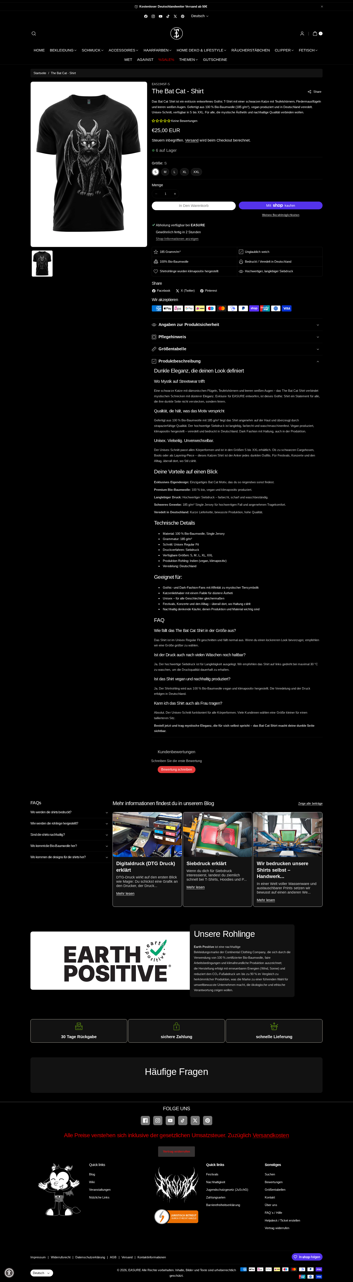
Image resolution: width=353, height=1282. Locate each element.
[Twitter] (195, 1120)
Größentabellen (275, 1189)
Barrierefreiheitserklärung (223, 1205)
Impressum (38, 1257)
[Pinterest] (207, 1120)
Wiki (92, 1182)
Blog (92, 1174)
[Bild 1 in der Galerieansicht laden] (42, 263)
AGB (113, 1257)
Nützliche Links (99, 1197)
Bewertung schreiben (176, 769)
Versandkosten (271, 1135)
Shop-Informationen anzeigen (177, 238)
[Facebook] (145, 1120)
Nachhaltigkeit (215, 1182)
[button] (33, 33)
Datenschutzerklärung (90, 1257)
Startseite (40, 73)
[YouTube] (170, 1120)
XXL (196, 172)
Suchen (270, 1174)
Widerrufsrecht (61, 1257)
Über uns (271, 1205)
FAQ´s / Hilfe (273, 1212)
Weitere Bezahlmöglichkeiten (280, 214)
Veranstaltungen (100, 1189)
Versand (192, 140)
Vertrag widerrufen (176, 1151)
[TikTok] (182, 1120)
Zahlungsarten (215, 1197)
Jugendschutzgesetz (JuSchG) (227, 1189)
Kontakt (270, 1197)
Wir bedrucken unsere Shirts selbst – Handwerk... (282, 870)
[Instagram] (157, 1120)
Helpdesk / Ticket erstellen (282, 1220)
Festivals (212, 1174)
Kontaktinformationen (151, 1257)
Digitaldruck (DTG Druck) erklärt (145, 867)
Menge (157, 185)
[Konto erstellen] (302, 33)
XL (184, 172)
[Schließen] (321, 6)
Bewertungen (274, 1182)
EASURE (134, 1270)
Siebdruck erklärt (206, 863)
